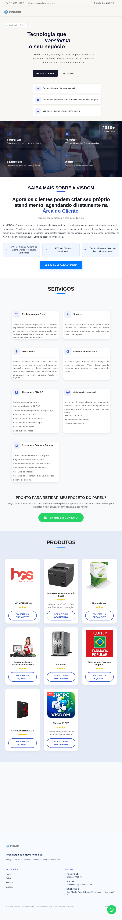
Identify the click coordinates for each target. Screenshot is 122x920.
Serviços (10, 883)
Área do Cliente (105, 3)
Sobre (8, 878)
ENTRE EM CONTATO (63, 517)
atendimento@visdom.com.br (43, 3)
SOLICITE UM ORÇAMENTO (22, 615)
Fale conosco (47, 73)
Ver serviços (69, 73)
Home (8, 874)
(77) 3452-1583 (15, 3)
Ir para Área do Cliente (62, 265)
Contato (9, 887)
